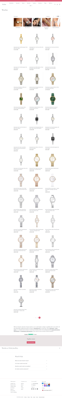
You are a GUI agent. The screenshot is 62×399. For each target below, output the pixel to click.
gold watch (52, 328)
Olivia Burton (16, 331)
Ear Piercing (12, 387)
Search (22, 389)
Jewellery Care (13, 383)
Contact (22, 387)
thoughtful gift (37, 328)
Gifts (31, 5)
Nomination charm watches (27, 331)
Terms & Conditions (14, 392)
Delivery (22, 383)
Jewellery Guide (13, 386)
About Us (12, 389)
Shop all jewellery (31, 342)
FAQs (22, 386)
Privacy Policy (13, 390)
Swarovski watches (56, 329)
